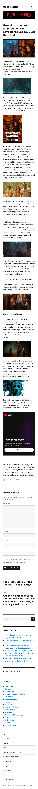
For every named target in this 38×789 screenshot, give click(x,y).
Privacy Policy (8, 779)
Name (5, 532)
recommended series (13, 707)
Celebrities (9, 686)
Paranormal (9, 704)
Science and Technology (14, 715)
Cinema (8, 689)
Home (5, 734)
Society (7, 723)
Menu (32, 7)
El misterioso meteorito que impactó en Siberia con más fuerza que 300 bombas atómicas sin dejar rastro (19, 653)
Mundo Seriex (10, 7)
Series (8, 480)
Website (6, 550)
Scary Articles (10, 710)
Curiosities (9, 697)
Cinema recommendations (15, 694)
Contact (6, 738)
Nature (7, 702)
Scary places (9, 712)
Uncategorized (10, 725)
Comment (6, 504)
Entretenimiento (11, 699)
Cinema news (10, 691)
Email (5, 541)
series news (10, 482)
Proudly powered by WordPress (22, 785)
